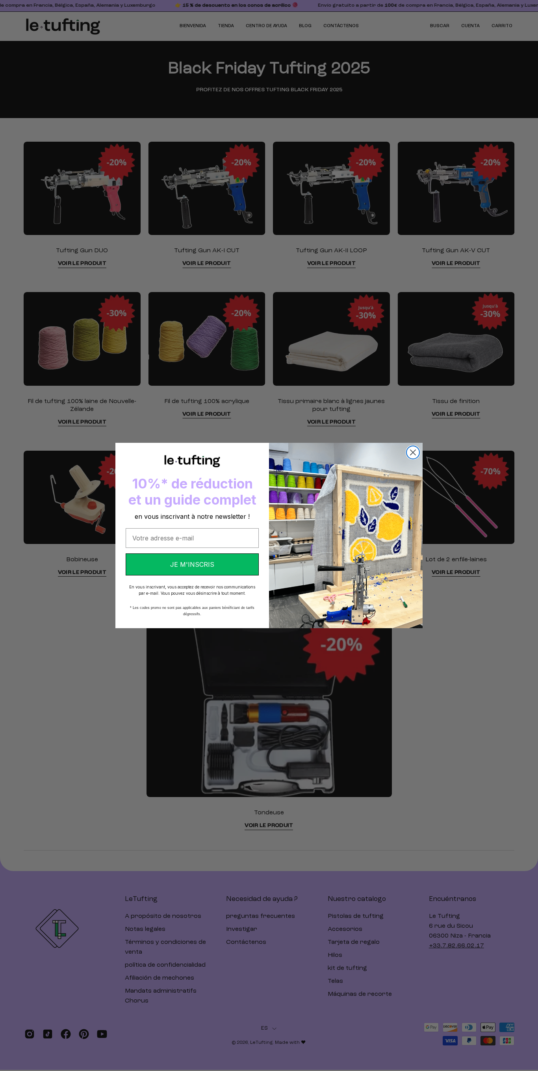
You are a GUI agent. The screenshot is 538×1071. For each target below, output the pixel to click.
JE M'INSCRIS (192, 564)
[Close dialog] (412, 452)
